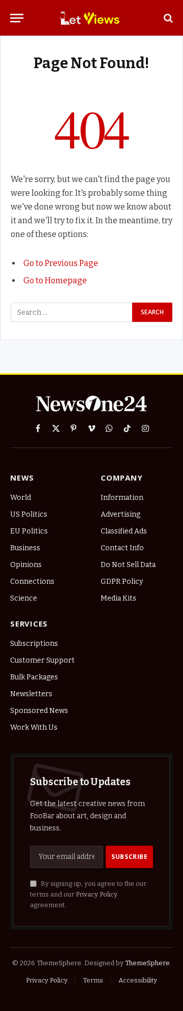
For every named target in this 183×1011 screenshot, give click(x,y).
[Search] (167, 18)
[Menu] (16, 18)
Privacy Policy (96, 894)
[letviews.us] (92, 18)
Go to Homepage (55, 280)
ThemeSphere (147, 963)
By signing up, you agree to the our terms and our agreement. (88, 894)
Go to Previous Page (60, 263)
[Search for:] (72, 312)
